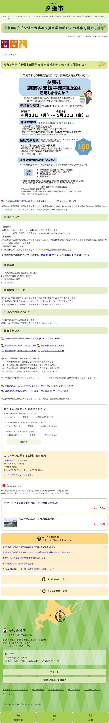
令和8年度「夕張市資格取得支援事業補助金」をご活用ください (29, 547)
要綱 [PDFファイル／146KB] (56, 255)
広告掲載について (92, 690)
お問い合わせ (8, 694)
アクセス (54, 672)
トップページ (13, 16)
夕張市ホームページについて (15, 690)
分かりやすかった (13, 426)
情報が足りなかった (45, 417)
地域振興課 (9, 460)
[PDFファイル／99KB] (52, 351)
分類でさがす (24, 16)
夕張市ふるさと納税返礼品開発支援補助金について (24, 558)
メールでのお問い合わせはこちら (18, 475)
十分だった (11, 417)
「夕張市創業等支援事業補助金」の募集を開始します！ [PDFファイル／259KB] (40, 201)
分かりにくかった (50, 426)
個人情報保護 (38, 690)
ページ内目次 (10, 55)
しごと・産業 (35, 16)
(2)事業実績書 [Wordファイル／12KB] (22, 391)
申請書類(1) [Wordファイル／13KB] (21, 345)
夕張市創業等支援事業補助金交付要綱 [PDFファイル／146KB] (32, 338)
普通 (26, 417)
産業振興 (45, 16)
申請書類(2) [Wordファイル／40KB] (21, 351)
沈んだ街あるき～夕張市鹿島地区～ (38, 518)
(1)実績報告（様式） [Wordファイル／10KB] (25, 386)
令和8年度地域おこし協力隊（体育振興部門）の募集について (28, 569)
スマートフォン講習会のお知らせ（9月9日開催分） (31, 503)
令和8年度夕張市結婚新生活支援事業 (18, 564)
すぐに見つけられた (14, 435)
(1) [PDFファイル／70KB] (52, 345)
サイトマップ (74, 690)
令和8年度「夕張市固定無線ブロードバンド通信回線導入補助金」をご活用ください (38, 552)
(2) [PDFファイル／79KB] (56, 391)
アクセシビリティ (56, 690)
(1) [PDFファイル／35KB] (62, 386)
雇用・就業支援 (55, 16)
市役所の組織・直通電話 (54, 680)
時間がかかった (51, 435)
